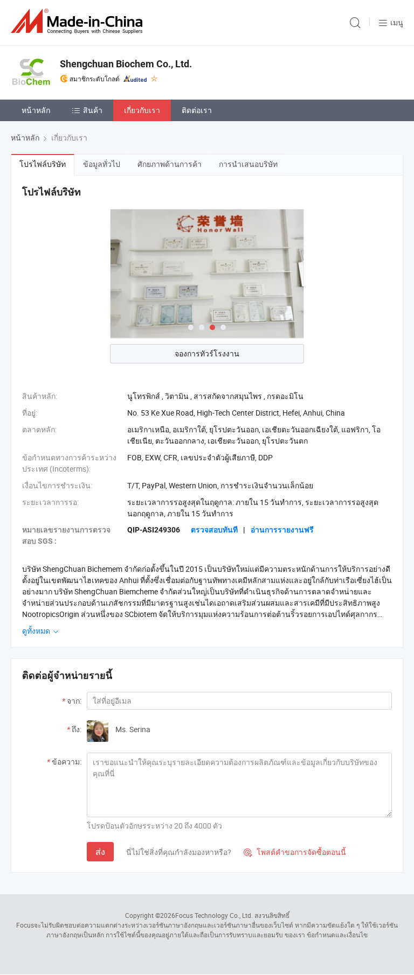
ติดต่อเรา (197, 110)
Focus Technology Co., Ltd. (214, 915)
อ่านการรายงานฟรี (282, 529)
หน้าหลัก (36, 110)
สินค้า (92, 110)
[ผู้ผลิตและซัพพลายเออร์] (79, 21)
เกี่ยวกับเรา (142, 110)
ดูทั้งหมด (37, 631)
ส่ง (100, 852)
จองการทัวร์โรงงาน (207, 353)
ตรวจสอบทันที (214, 529)
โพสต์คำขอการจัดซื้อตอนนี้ (295, 852)
